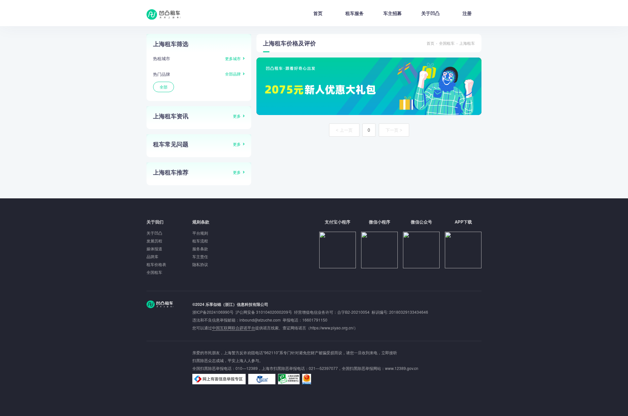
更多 (237, 116)
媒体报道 (154, 248)
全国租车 (447, 43)
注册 (467, 13)
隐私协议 (200, 264)
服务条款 (200, 248)
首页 (318, 13)
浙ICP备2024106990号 (214, 312)
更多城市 (233, 58)
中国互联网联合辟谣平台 (233, 327)
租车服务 (354, 13)
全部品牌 (233, 73)
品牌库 (152, 256)
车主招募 (392, 13)
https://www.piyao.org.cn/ (332, 327)
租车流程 (200, 240)
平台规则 (200, 233)
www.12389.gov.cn (401, 368)
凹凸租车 (164, 14)
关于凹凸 (430, 13)
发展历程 (154, 240)
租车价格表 (156, 264)
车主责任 (200, 256)
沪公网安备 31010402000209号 (264, 312)
